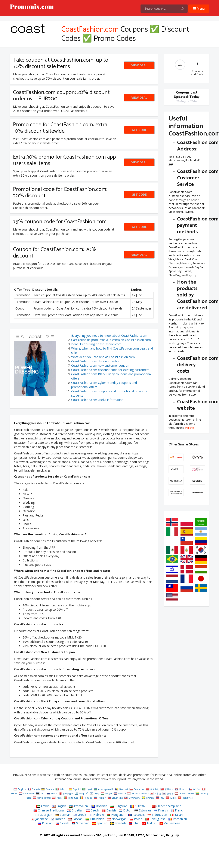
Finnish (162, 810)
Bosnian (101, 806)
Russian (47, 823)
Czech (94, 810)
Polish (137, 819)
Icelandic (138, 815)
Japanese (41, 819)
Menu (200, 8)
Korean (59, 819)
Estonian (144, 810)
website (189, 428)
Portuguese (157, 819)
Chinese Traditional (50, 810)
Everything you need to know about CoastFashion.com (109, 335)
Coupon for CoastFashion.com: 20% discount (54, 252)
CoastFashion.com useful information (97, 400)
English (61, 806)
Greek (81, 815)
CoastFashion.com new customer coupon (100, 365)
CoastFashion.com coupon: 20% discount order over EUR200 (61, 95)
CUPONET (141, 806)
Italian (178, 815)
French (179, 810)
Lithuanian (96, 819)
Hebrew (98, 815)
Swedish (120, 823)
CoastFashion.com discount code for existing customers (110, 370)
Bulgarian (120, 806)
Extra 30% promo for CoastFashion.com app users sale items (64, 160)
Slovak (64, 823)
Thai (135, 823)
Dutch (127, 810)
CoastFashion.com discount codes (95, 361)
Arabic (44, 806)
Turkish (151, 823)
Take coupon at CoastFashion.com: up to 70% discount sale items (60, 63)
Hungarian (117, 815)
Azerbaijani (81, 806)
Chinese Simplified (168, 806)
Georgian (45, 815)
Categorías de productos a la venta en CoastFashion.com (111, 340)
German (65, 815)
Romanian (179, 819)
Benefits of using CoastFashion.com (96, 344)
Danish (110, 810)
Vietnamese (171, 823)
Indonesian (159, 815)
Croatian (77, 810)
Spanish (101, 823)
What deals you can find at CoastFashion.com (103, 357)
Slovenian (82, 823)
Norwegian (119, 819)
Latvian (77, 819)
